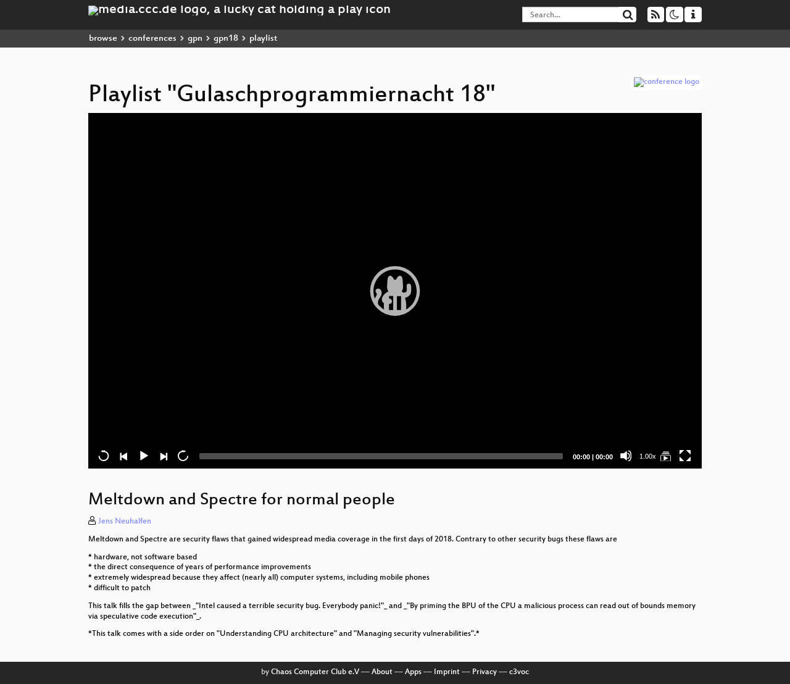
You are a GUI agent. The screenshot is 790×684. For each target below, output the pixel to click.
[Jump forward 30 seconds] (182, 455)
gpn (195, 38)
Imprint (447, 672)
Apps (413, 672)
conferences (152, 38)
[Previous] (123, 455)
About (382, 672)
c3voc (519, 672)
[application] (395, 291)
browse (103, 38)
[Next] (162, 455)
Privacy (484, 672)
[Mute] (625, 455)
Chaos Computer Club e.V (315, 672)
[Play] (395, 291)
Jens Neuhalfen (124, 521)
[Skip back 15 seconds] (103, 455)
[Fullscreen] (685, 455)
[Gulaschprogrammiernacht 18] (665, 455)
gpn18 (226, 38)
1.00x (647, 456)
